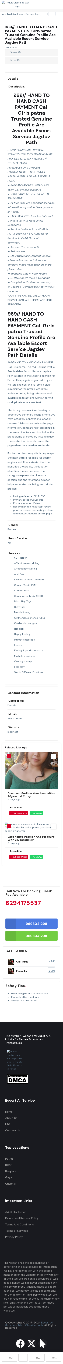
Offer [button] (55, 1358)
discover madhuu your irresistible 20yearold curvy (31, 795)
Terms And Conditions (19, 1224)
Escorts (12, 705)
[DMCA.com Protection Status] (17, 1083)
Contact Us (12, 1130)
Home (9, 1112)
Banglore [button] (10, 1171)
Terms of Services (16, 1231)
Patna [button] (9, 1158)
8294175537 (23, 903)
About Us (11, 1118)
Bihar (8, 1165)
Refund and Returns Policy (22, 1218)
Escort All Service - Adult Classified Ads (29, 1324)
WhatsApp (37, 813)
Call (11, 1358)
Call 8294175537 (20, 813)
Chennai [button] (10, 1183)
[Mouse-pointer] (42, 1343)
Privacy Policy (14, 1237)
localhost (13, 731)
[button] (54, 19)
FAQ (7, 1124)
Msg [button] (38, 1358)
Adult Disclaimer (15, 1212)
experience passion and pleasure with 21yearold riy (31, 838)
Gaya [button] (8, 1177)
